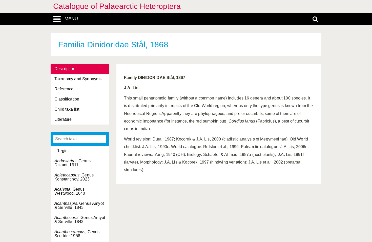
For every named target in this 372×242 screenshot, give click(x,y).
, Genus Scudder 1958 (76, 234)
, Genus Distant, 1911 (72, 163)
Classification (66, 99)
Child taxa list (66, 109)
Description (64, 69)
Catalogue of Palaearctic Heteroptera (117, 6)
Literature (63, 119)
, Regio (61, 151)
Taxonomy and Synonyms (77, 79)
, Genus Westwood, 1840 (69, 191)
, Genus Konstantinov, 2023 (74, 177)
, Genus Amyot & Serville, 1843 (79, 205)
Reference (63, 89)
